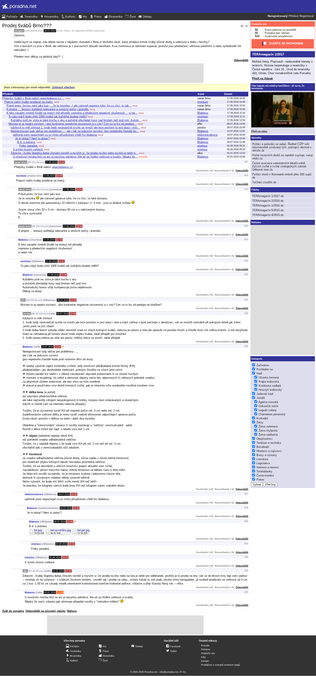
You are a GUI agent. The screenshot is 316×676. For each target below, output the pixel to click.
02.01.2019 (50, 592)
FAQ (203, 657)
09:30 (65, 557)
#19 (246, 189)
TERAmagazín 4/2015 (266, 215)
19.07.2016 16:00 (236, 134)
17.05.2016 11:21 (236, 116)
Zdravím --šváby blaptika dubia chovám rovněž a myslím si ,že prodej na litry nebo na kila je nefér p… (74, 153)
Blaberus (202, 112)
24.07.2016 (66, 508)
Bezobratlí (262, 447)
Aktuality (256, 137)
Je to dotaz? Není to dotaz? (32, 138)
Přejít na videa (259, 131)
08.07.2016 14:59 (236, 123)
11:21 (61, 261)
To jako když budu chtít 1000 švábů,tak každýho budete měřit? (48, 116)
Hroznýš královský (270, 389)
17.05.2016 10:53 (236, 105)
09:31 (72, 544)
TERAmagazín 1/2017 (268, 54)
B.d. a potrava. (26, 142)
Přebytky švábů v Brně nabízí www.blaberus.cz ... (33, 98)
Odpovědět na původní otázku (46, 611)
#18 (246, 175)
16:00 (74, 494)
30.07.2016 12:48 (236, 142)
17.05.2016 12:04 (236, 120)
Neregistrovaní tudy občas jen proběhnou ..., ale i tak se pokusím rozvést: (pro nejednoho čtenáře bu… (75, 131)
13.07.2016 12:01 (236, 131)
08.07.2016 (63, 300)
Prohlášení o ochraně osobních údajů (220, 665)
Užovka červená (269, 377)
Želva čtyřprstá (268, 430)
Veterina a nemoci (267, 467)
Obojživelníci (264, 438)
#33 (246, 570)
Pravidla (205, 645)
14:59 (73, 300)
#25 (246, 313)
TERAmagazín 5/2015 (266, 210)
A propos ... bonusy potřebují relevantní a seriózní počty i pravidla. (47, 109)
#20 (246, 225)
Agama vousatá (268, 402)
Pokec (67, 30)
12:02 (68, 571)
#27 (246, 494)
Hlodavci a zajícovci (269, 451)
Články (255, 189)
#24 (246, 299)
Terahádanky (264, 471)
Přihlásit (293, 16)
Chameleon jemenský (272, 414)
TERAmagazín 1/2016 (266, 205)
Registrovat (306, 16)
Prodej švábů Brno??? (27, 25)
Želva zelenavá (268, 426)
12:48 (70, 521)
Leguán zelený (268, 410)
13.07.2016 (47, 346)
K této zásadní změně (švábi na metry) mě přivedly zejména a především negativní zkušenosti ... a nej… (72, 112)
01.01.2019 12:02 (236, 153)
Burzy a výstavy (266, 455)
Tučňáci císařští (262, 182)
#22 (246, 260)
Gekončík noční (268, 406)
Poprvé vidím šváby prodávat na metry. (28, 102)
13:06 (60, 592)
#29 (246, 521)
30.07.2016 (60, 521)
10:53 (79, 189)
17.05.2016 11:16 (236, 112)
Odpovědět (241, 60)
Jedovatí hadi (264, 393)
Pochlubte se (264, 369)
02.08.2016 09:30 (236, 149)
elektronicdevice (207, 134)
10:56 (79, 226)
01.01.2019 (58, 571)
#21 (246, 239)
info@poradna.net (169, 672)
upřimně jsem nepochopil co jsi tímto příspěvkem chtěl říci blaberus (55, 134)
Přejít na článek (262, 78)
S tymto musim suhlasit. (28, 149)
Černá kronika (265, 475)
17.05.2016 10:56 (236, 109)
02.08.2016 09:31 (236, 145)
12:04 (64, 274)
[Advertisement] (125, 73)
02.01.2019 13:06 (236, 156)
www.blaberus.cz (62, 167)
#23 (246, 274)
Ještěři (260, 398)
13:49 (60, 30)
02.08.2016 (61, 544)
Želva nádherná (268, 434)
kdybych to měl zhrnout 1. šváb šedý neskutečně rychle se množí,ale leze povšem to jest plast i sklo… (75, 127)
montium (202, 102)
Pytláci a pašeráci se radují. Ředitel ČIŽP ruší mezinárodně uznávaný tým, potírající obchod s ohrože (281, 147)
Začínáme (262, 365)
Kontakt (205, 661)
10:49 (59, 175)
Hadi (259, 373)
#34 (246, 592)
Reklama (205, 649)
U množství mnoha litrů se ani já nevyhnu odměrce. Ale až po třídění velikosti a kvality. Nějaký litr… (75, 156)
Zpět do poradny (13, 611)
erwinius (202, 145)
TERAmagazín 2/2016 (266, 200)
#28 (246, 507)
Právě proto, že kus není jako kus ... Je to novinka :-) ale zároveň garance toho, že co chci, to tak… (69, 105)
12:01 (58, 346)
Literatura (262, 459)
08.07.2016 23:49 (236, 127)
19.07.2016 (64, 494)
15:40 (76, 508)
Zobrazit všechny (63, 87)
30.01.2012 (50, 30)
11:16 (59, 239)
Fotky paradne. (28, 145)
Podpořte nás (259, 24)
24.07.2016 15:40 (236, 138)
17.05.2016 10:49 (236, 102)
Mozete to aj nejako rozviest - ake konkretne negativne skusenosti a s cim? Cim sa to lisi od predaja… (73, 123)
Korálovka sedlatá (270, 385)
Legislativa (263, 463)
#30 (246, 557)
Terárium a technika (268, 442)
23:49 (73, 313)
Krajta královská (269, 381)
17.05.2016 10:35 (236, 98)
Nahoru (72, 611)
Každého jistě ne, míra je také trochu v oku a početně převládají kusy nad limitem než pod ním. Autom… (76, 120)
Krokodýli (262, 418)
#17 (246, 161)
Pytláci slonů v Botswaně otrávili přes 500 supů (281, 174)
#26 (246, 346)
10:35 (61, 162)
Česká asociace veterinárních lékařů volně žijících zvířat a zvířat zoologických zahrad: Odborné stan (279, 166)
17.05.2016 (51, 162)
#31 (246, 543)
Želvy (259, 422)
